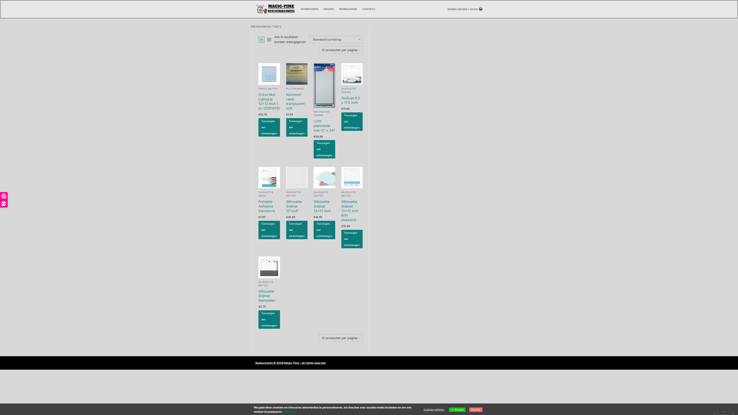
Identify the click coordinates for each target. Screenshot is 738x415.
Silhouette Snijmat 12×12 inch (322, 206)
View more (290, 411)
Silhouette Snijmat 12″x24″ (294, 206)
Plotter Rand (295, 88)
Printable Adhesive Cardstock (266, 206)
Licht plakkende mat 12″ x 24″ (324, 125)
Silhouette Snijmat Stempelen (266, 296)
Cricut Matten (268, 88)
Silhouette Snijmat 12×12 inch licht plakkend (349, 211)
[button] (269, 127)
